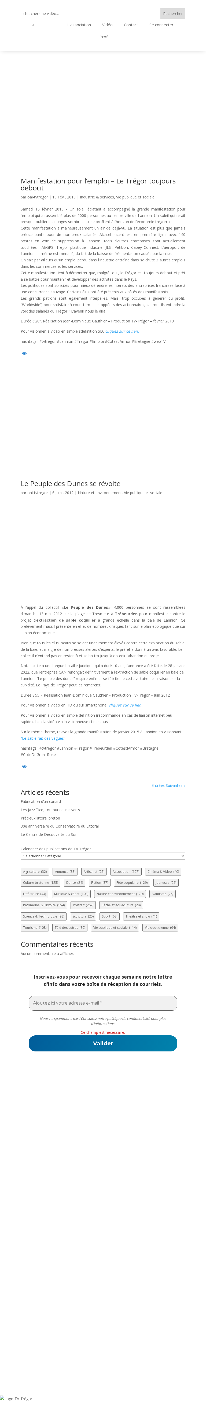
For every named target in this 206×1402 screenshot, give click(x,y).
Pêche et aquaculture (121, 905)
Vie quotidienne (160, 927)
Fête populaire (132, 882)
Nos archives (35, 1262)
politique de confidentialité (128, 1018)
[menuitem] (43, 25)
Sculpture (83, 916)
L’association (35, 1227)
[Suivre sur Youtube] (116, 1182)
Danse (74, 882)
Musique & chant (71, 894)
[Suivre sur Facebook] (76, 1182)
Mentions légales (40, 1342)
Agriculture (35, 871)
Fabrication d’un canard (41, 801)
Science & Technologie (43, 916)
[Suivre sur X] (89, 1182)
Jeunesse (166, 882)
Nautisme (162, 894)
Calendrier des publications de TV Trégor (56, 848)
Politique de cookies (43, 1356)
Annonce (65, 871)
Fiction (99, 882)
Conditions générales (44, 1349)
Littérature (34, 894)
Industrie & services (97, 197)
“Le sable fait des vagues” (43, 738)
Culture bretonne (40, 882)
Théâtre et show (141, 916)
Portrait (83, 905)
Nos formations (37, 1255)
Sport (109, 916)
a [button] (33, 25)
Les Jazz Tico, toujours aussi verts (50, 809)
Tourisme (34, 927)
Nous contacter (37, 1241)
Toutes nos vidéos (40, 1234)
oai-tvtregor (37, 197)
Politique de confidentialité (51, 1335)
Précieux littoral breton (40, 818)
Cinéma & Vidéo (163, 871)
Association (126, 871)
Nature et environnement (100, 492)
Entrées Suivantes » (168, 785)
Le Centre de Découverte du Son (49, 834)
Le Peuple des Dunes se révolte (70, 483)
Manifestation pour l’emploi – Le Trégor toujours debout (98, 184)
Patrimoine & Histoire (44, 905)
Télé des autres (70, 927)
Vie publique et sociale (135, 197)
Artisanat (94, 871)
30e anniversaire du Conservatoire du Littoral (60, 826)
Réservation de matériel (47, 1248)
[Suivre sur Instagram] (130, 1182)
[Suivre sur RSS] (103, 1182)
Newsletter (32, 1269)
